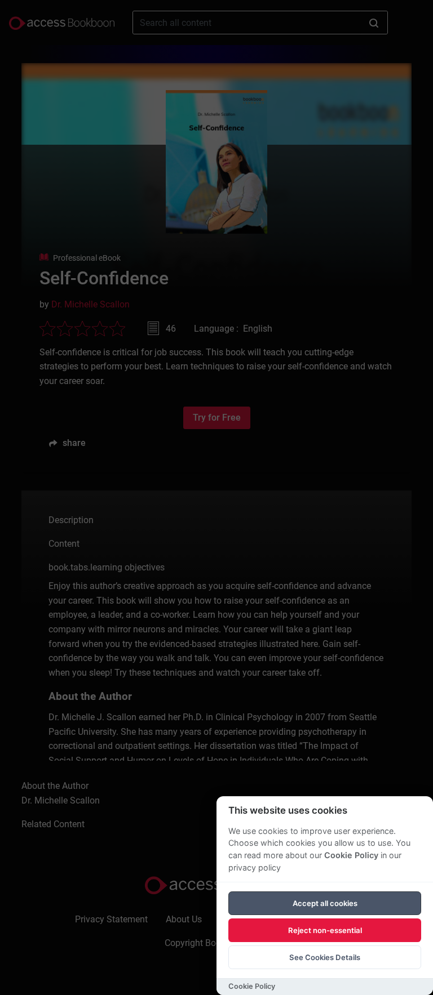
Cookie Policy (351, 855)
